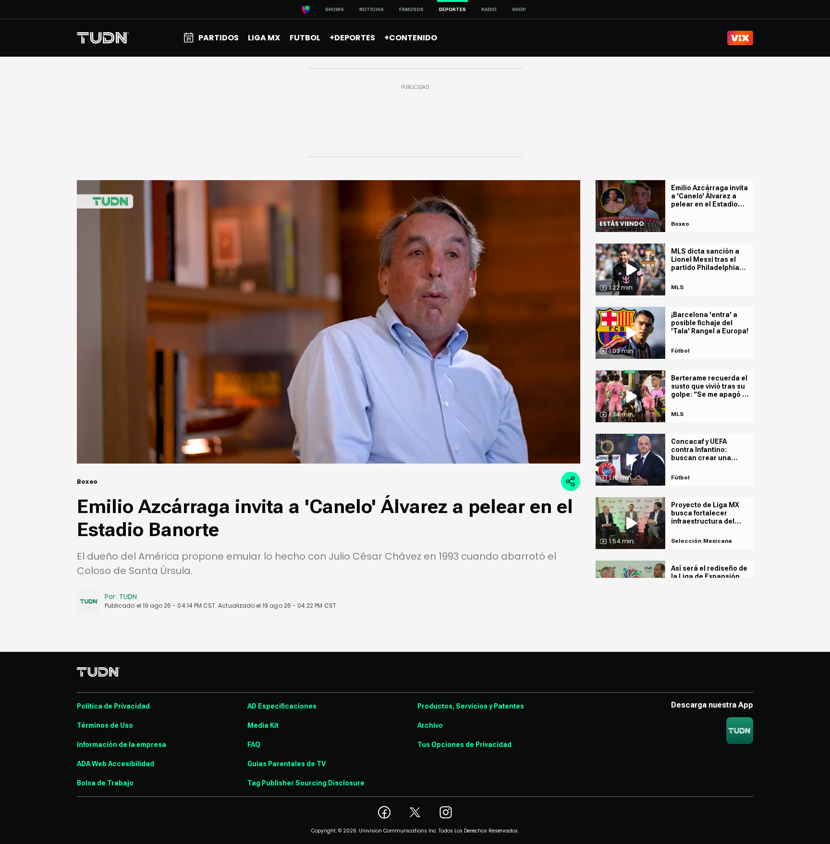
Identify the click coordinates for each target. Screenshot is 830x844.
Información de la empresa (121, 744)
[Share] (570, 481)
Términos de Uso (105, 725)
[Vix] (740, 38)
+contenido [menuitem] (410, 37)
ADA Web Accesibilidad (115, 764)
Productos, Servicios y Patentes (470, 706)
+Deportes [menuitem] (352, 37)
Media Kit (263, 725)
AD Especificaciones (282, 706)
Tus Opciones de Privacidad (464, 744)
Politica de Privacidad (113, 706)
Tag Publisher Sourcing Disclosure (306, 783)
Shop (519, 9)
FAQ (253, 744)
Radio (489, 9)
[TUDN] (103, 38)
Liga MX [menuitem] (264, 37)
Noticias (371, 9)
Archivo (430, 725)
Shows (334, 9)
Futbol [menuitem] (305, 37)
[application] (328, 322)
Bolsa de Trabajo (105, 783)
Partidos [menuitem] (218, 37)
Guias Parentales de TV (286, 764)
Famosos (411, 9)
